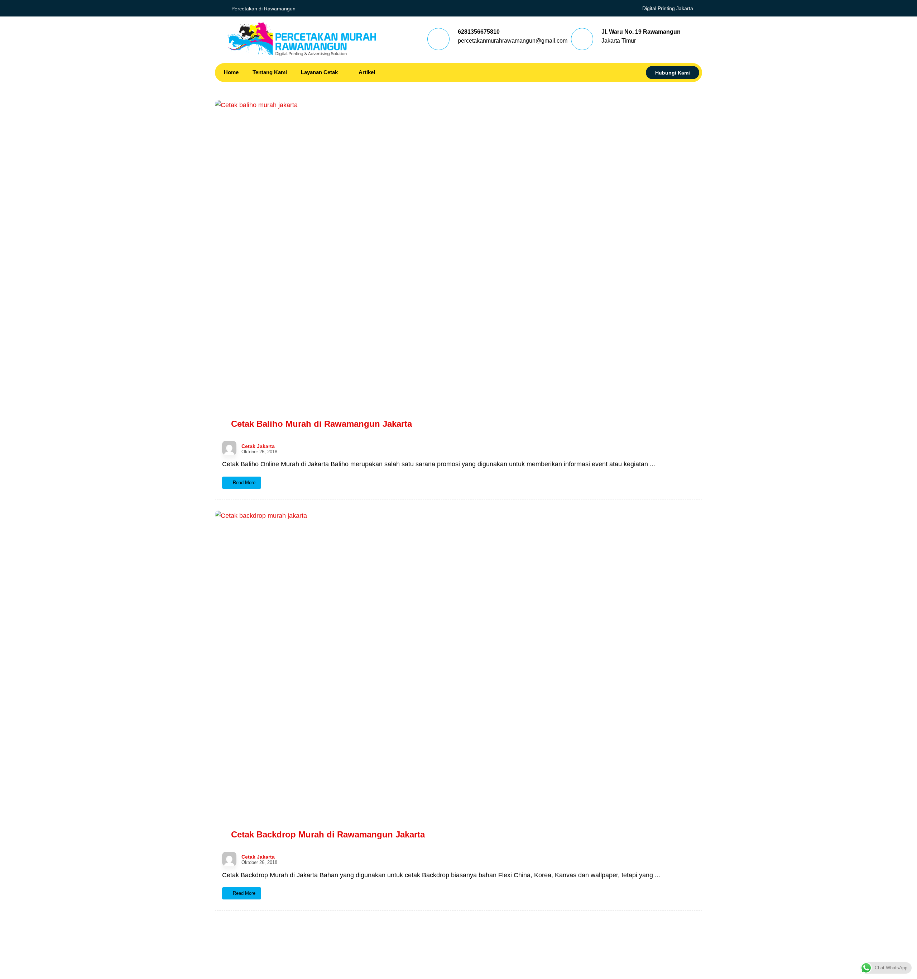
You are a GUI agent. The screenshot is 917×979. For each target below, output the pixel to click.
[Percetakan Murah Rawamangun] (301, 39)
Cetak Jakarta (258, 446)
